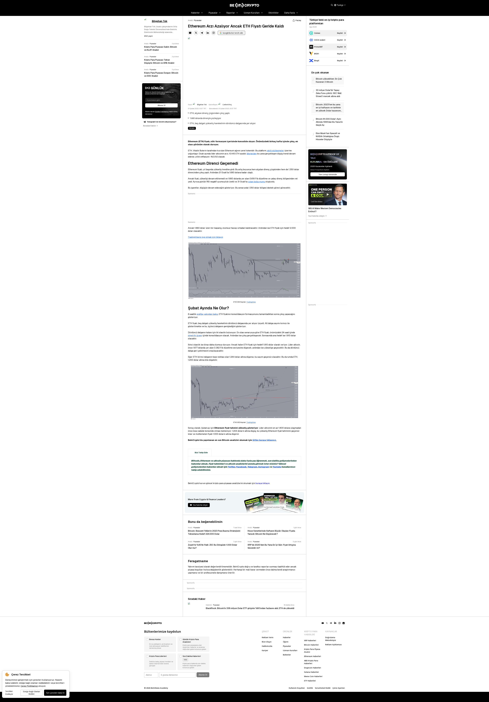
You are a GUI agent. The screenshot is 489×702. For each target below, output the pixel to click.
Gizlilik (310, 688)
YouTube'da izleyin (316, 216)
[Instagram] (213, 33)
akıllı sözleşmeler (275, 150)
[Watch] (327, 194)
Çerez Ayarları (338, 688)
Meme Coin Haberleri (313, 676)
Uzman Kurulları (290, 650)
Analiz (190, 20)
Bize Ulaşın (266, 642)
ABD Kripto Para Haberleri (311, 662)
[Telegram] (202, 33)
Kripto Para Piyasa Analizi (312, 650)
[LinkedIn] (208, 33)
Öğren (285, 642)
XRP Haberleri (310, 640)
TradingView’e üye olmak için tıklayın (205, 237)
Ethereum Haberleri (312, 656)
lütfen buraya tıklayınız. (264, 440)
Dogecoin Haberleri (312, 667)
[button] (160, 644)
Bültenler (287, 655)
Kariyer (265, 650)
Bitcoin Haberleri (311, 645)
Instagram (263, 467)
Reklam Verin (267, 637)
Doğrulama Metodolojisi (330, 638)
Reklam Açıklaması (333, 644)
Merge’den (252, 153)
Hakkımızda (267, 646)
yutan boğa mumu (256, 181)
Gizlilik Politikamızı (162, 112)
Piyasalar (198, 20)
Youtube (276, 467)
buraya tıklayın (262, 483)
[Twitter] (196, 33)
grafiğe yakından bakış (207, 314)
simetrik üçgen (195, 335)
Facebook (241, 467)
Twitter (231, 467)
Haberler (287, 637)
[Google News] (343, 623)
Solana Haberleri (311, 672)
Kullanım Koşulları (297, 688)
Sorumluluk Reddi (322, 688)
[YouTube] (190, 33)
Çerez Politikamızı (29, 686)
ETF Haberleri (310, 680)
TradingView (251, 302)
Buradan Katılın (149, 126)
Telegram (252, 467)
